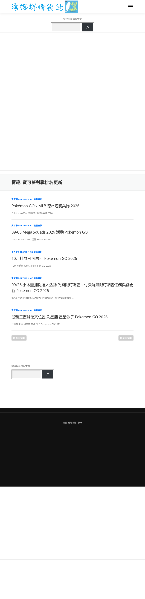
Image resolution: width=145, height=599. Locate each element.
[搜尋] (87, 27)
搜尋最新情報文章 (72, 19)
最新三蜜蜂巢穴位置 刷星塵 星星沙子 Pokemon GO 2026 (59, 316)
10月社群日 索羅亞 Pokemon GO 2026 (44, 258)
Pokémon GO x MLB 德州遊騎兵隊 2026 (45, 205)
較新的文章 (126, 337)
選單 (129, 6)
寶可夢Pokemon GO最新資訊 (26, 199)
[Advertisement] (72, 80)
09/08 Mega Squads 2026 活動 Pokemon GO (49, 232)
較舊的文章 (19, 337)
